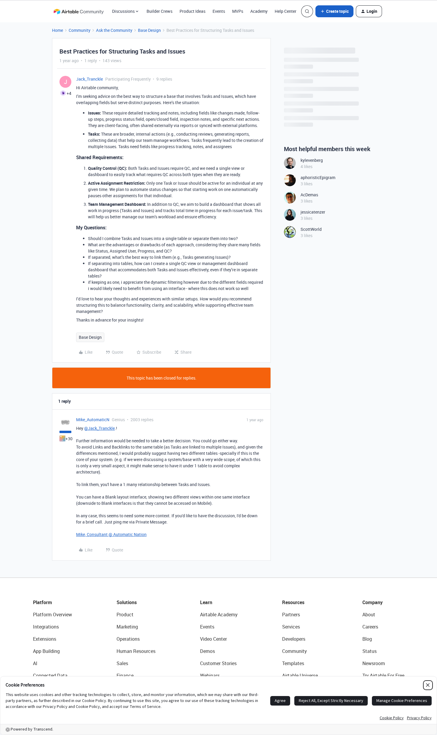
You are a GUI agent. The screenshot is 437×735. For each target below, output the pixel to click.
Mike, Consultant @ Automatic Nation (111, 534)
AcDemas (309, 195)
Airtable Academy (219, 614)
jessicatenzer (313, 212)
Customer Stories (218, 663)
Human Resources (136, 651)
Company (372, 602)
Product (125, 614)
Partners (291, 614)
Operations (128, 639)
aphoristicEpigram (318, 177)
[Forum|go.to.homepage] (78, 11)
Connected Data (50, 675)
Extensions (44, 639)
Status (369, 651)
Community (79, 30)
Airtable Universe (300, 675)
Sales (122, 663)
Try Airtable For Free (383, 675)
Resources (293, 602)
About (368, 614)
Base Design (149, 30)
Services (291, 626)
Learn (206, 602)
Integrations (46, 626)
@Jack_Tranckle (99, 428)
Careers (370, 626)
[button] (334, 11)
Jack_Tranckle (89, 79)
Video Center (213, 639)
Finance (125, 675)
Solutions (127, 602)
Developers (293, 639)
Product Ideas (192, 11)
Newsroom (373, 663)
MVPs (237, 11)
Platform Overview (52, 614)
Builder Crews (159, 11)
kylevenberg (312, 160)
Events (219, 11)
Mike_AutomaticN (92, 419)
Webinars (210, 675)
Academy (259, 11)
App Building (46, 651)
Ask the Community (114, 30)
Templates (293, 663)
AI (35, 663)
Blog (367, 639)
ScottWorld (311, 229)
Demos (207, 651)
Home (57, 30)
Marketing (127, 626)
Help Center (285, 11)
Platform (42, 602)
